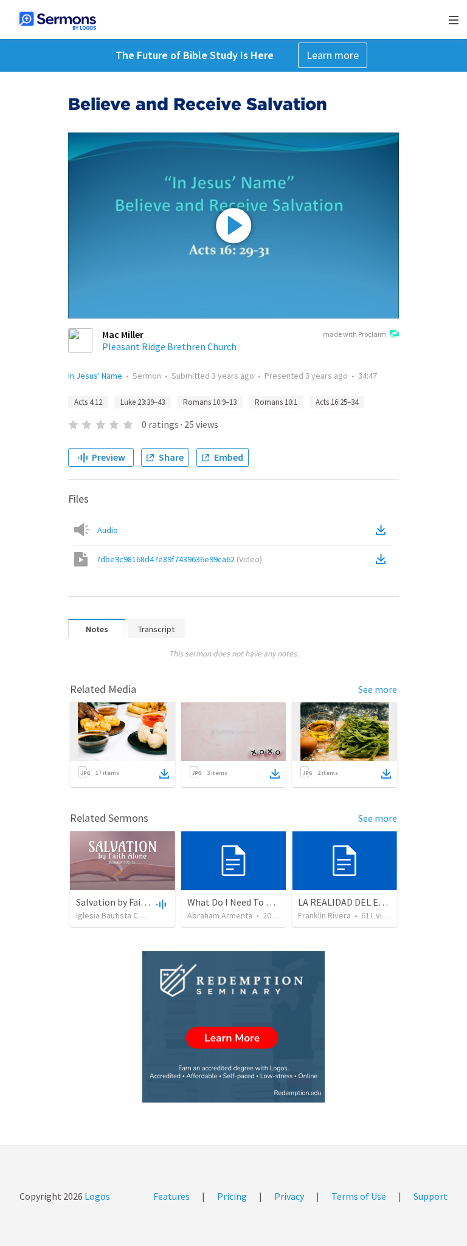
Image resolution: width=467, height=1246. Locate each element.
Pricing (232, 1196)
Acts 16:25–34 (337, 402)
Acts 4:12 (88, 402)
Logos (96, 1196)
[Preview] (160, 904)
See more (377, 689)
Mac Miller (123, 334)
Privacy (289, 1196)
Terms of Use (358, 1196)
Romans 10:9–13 (210, 402)
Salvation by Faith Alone (126, 902)
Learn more (332, 55)
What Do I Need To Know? (240, 902)
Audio (107, 530)
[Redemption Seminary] (233, 1027)
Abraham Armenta (219, 915)
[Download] (164, 774)
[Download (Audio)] (383, 530)
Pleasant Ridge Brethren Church (169, 346)
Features (171, 1196)
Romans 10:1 (276, 402)
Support (430, 1196)
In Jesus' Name (95, 375)
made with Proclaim (354, 334)
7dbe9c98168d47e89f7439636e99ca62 (179, 559)
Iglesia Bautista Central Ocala (129, 915)
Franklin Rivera (324, 915)
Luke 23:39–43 (142, 402)
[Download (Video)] (383, 559)
